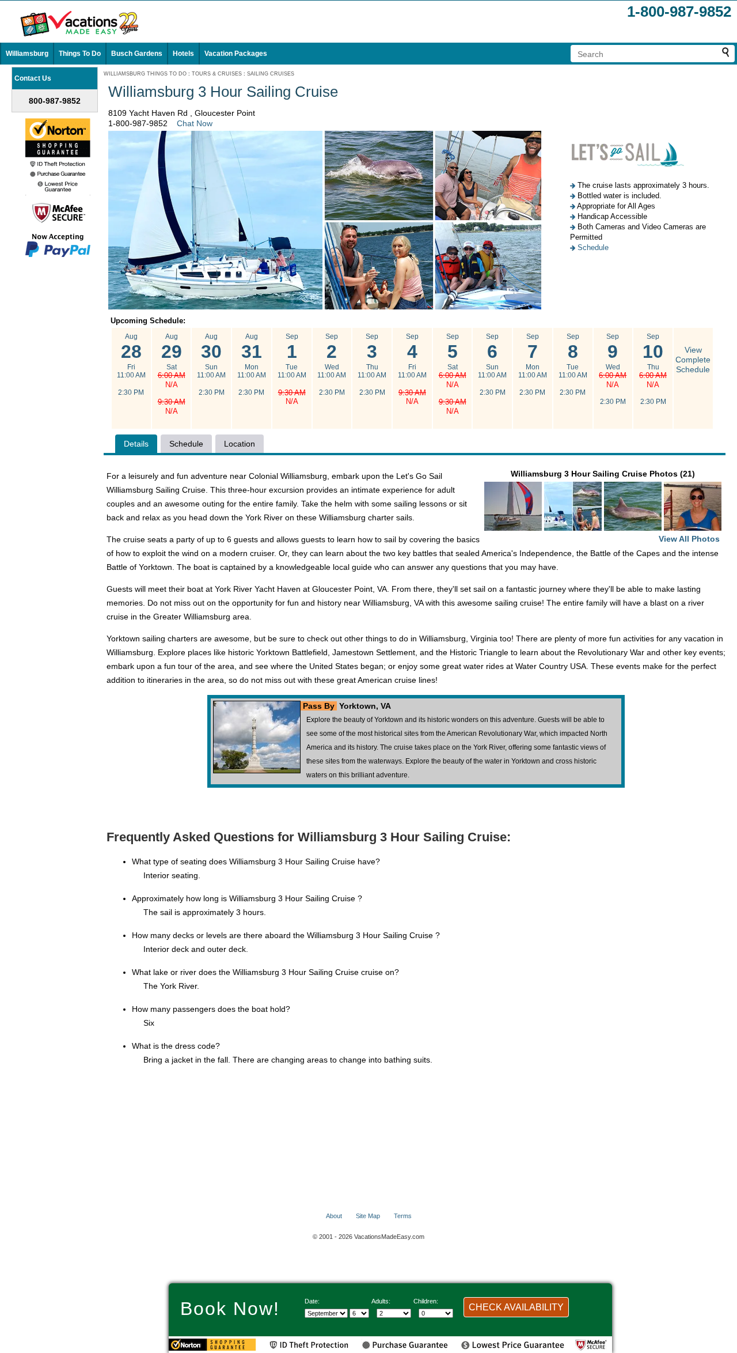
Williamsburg (27, 54)
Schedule (593, 247)
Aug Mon (251, 364)
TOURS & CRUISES (217, 74)
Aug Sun (211, 364)
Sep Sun (492, 364)
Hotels (183, 54)
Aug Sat (171, 373)
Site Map (368, 1215)
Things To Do (80, 54)
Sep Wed (331, 364)
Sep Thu (372, 364)
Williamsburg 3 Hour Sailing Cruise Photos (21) (615, 506)
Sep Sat (452, 373)
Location (239, 443)
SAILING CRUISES (270, 74)
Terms (403, 1215)
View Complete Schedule (693, 359)
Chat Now (194, 123)
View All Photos (689, 538)
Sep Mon (532, 364)
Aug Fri (131, 364)
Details (136, 443)
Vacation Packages (235, 54)
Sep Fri (412, 369)
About (334, 1215)
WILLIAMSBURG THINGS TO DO (145, 74)
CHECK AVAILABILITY (516, 1307)
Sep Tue (292, 369)
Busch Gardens (136, 54)
